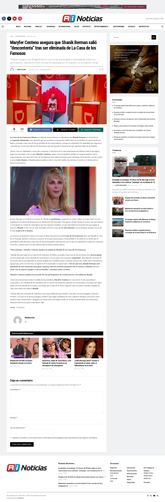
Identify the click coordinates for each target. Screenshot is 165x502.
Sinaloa (38, 27)
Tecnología (113, 478)
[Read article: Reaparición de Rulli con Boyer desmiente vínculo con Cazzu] (24, 348)
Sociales (131, 27)
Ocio (111, 476)
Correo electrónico (18, 428)
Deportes (87, 27)
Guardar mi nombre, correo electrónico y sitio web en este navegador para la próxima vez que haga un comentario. (55, 438)
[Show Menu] (3, 26)
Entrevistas (144, 27)
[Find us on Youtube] (14, 19)
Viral (111, 481)
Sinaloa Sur (147, 478)
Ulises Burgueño (121, 185)
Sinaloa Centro (148, 473)
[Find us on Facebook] (4, 19)
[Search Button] (162, 26)
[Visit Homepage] (82, 18)
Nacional (28, 27)
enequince (20, 498)
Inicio (18, 27)
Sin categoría (149, 468)
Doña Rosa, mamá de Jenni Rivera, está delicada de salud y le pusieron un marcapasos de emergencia (56, 363)
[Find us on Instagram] (20, 19)
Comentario (15, 389)
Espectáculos (31, 36)
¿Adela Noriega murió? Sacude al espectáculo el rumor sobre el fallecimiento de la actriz (86, 363)
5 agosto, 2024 (33, 69)
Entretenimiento (101, 27)
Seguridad (51, 27)
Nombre (14, 418)
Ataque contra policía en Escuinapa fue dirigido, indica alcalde (133, 126)
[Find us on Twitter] (9, 19)
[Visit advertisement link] (82, 6)
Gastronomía (118, 27)
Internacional (64, 27)
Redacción (21, 69)
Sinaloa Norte (148, 476)
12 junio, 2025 (47, 368)
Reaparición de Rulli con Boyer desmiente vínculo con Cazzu (80, 477)
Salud (76, 27)
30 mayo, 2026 (15, 366)
